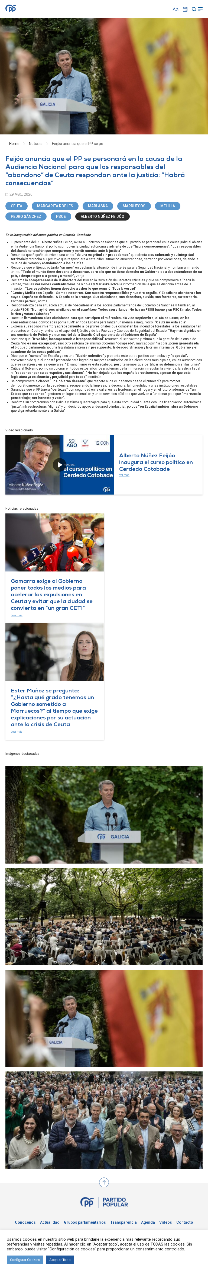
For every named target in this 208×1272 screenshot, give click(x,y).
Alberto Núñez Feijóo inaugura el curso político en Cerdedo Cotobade (156, 463)
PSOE (61, 216)
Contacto (184, 1222)
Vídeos (165, 1222)
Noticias (36, 143)
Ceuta (16, 206)
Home (14, 143)
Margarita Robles (55, 206)
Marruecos (134, 206)
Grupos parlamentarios (85, 1222)
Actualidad (50, 1222)
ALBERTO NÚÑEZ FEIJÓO (102, 216)
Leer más (16, 615)
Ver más (124, 474)
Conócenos (25, 1222)
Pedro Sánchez (26, 216)
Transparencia (123, 1222)
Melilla (167, 206)
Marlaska (98, 206)
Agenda (148, 1222)
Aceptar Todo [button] (60, 1260)
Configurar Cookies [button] (25, 1260)
